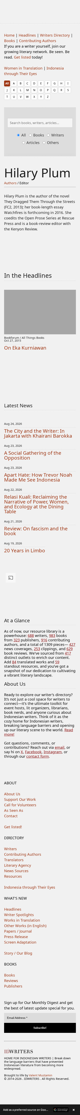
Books (9, 40)
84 (14, 661)
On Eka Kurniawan (25, 347)
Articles (32, 142)
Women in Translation (23, 68)
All (7, 83)
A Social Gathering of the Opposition (32, 455)
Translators (14, 859)
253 (37, 648)
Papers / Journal (18, 931)
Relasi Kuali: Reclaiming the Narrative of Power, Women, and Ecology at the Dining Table (36, 504)
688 (31, 635)
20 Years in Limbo (24, 550)
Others (52, 142)
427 (72, 644)
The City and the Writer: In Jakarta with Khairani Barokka (38, 433)
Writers (57, 135)
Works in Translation (22, 920)
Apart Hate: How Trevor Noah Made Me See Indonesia (38, 477)
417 (68, 653)
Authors (10, 183)
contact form (37, 756)
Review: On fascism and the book (36, 531)
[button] (40, 1109)
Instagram (53, 751)
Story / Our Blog (18, 953)
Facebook (33, 751)
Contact (11, 815)
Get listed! (13, 826)
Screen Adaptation (20, 942)
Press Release (16, 936)
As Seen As (13, 810)
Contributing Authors (37, 40)
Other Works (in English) (25, 925)
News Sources (16, 870)
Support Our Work (20, 799)
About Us (12, 793)
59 (57, 661)
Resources (13, 876)
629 (69, 648)
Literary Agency (17, 865)
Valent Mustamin (40, 1075)
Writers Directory (55, 35)
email (59, 747)
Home (9, 35)
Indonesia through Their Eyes (29, 887)
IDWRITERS (40, 9)
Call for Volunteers (20, 804)
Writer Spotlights (19, 914)
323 (17, 640)
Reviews (11, 980)
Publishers (13, 986)
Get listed (22, 57)
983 (52, 635)
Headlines (27, 35)
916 (44, 640)
